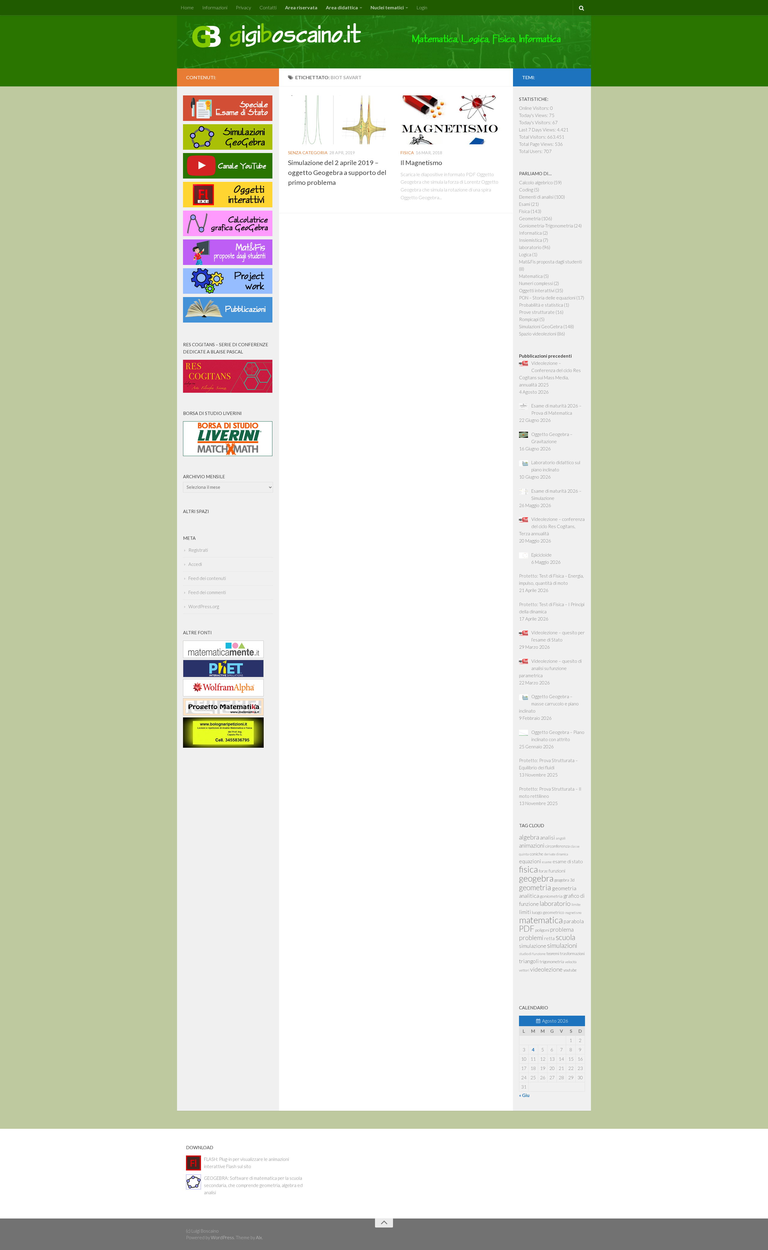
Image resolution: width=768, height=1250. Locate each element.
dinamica (562, 854)
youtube (570, 970)
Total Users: (531, 151)
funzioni (557, 870)
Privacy (243, 7)
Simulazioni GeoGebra (540, 326)
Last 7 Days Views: (538, 129)
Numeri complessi (536, 283)
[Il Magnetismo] (452, 119)
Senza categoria (308, 152)
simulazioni (562, 945)
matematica (541, 920)
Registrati (198, 550)
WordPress (222, 1237)
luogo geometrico (548, 912)
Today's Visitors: (535, 122)
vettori (524, 970)
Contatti (268, 7)
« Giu (524, 1095)
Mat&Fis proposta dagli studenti (550, 261)
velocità (571, 962)
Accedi (195, 564)
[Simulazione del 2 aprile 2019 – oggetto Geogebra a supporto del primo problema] (340, 119)
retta (549, 938)
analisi (547, 837)
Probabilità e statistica (541, 305)
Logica (525, 254)
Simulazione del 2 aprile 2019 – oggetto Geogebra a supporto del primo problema (337, 172)
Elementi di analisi (536, 197)
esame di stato (568, 861)
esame (547, 862)
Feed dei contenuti (207, 578)
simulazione (532, 945)
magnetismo (573, 913)
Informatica (530, 233)
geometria (535, 887)
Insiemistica (530, 240)
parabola (574, 921)
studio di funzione (532, 954)
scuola (565, 937)
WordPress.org (203, 606)
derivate (549, 854)
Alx (259, 1237)
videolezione (546, 969)
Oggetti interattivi (536, 290)
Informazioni (214, 7)
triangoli (529, 961)
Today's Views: (534, 115)
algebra (529, 837)
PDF (526, 928)
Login (421, 7)
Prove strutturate (537, 312)
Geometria (530, 218)
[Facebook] (266, 76)
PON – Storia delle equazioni (547, 297)
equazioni (530, 861)
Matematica (531, 276)
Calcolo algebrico (536, 182)
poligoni (542, 930)
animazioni (531, 845)
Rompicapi (528, 319)
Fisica (407, 152)
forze (543, 870)
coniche (536, 853)
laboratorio (530, 247)
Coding (526, 189)
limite (576, 904)
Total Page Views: (537, 144)
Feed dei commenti (207, 592)
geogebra (536, 878)
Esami (524, 204)
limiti (525, 912)
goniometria (551, 896)
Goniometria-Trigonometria (546, 225)
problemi (531, 937)
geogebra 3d (564, 880)
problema (562, 929)
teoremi (553, 953)
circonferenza (557, 846)
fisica (528, 869)
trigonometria (552, 961)
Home (187, 7)
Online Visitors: (534, 108)
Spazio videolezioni (537, 333)
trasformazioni (572, 953)
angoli (561, 838)
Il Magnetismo (421, 162)
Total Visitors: (533, 137)
